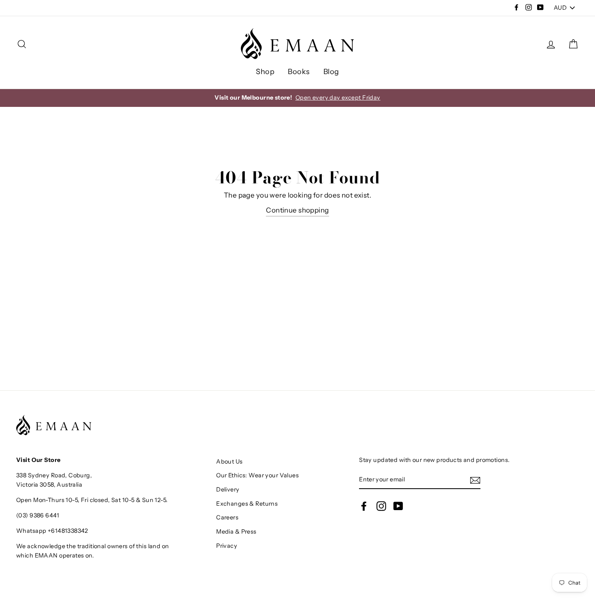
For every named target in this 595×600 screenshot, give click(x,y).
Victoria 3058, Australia (49, 484)
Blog (331, 71)
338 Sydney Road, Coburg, (54, 475)
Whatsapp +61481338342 (52, 530)
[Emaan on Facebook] (364, 506)
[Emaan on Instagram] (381, 506)
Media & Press (236, 531)
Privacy (226, 545)
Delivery (227, 489)
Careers (227, 517)
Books (299, 71)
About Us (229, 461)
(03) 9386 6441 (37, 515)
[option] (297, 97)
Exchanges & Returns (247, 503)
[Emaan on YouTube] (398, 506)
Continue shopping (297, 210)
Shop (265, 71)
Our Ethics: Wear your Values (257, 475)
